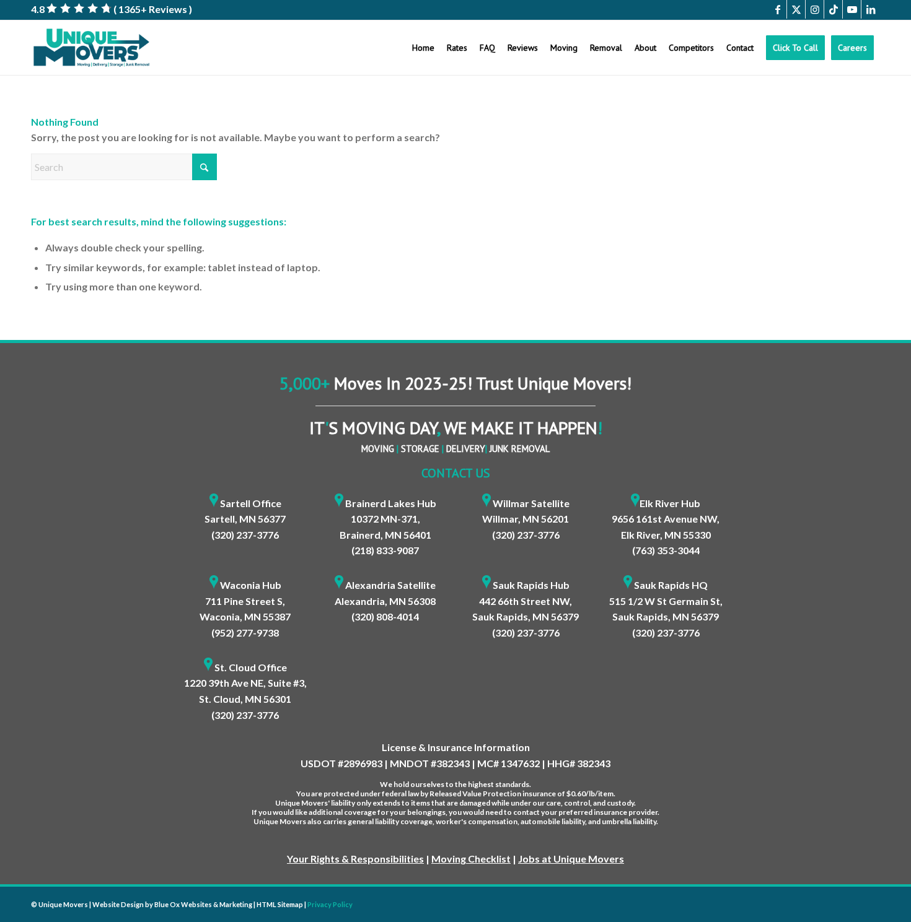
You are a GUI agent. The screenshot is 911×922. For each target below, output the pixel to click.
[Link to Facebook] (777, 9)
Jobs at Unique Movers (571, 858)
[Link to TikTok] (833, 9)
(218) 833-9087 (385, 550)
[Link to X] (796, 9)
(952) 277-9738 (245, 632)
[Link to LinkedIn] (870, 9)
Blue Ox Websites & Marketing (203, 904)
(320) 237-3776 (245, 535)
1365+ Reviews (152, 9)
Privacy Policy (330, 904)
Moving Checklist (471, 858)
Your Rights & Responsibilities (355, 858)
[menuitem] (423, 47)
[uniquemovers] (91, 47)
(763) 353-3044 (666, 550)
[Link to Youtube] (852, 9)
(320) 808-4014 (385, 616)
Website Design (118, 904)
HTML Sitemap (280, 904)
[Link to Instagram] (815, 9)
